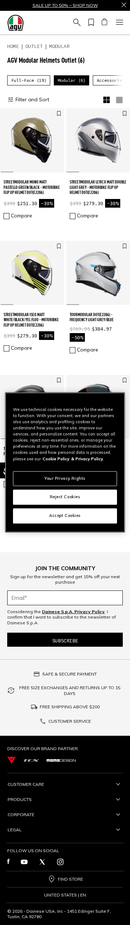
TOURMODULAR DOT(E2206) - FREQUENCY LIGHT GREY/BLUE (92, 317)
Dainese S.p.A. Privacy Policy (73, 611)
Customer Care (26, 784)
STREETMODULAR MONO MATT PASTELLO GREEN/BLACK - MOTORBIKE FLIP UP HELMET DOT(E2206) (32, 187)
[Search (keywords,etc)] (76, 22)
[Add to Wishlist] (58, 114)
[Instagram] (60, 862)
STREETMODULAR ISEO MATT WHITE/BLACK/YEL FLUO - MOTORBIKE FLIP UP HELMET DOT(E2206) (31, 319)
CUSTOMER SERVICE (69, 721)
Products (20, 799)
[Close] (124, 5)
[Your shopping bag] (104, 22)
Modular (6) (72, 80)
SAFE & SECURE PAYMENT (69, 674)
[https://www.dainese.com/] (11, 760)
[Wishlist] (90, 22)
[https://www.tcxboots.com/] (31, 760)
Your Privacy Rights (65, 478)
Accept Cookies (65, 515)
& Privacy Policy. (87, 458)
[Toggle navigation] (118, 22)
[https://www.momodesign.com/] (61, 760)
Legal (15, 829)
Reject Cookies (65, 497)
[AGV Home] (15, 22)
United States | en (65, 895)
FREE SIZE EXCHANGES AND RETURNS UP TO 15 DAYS (69, 690)
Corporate (21, 814)
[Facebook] (8, 862)
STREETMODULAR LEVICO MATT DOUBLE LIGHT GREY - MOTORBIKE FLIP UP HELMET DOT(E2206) (98, 187)
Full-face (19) (29, 80)
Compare (21, 215)
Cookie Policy (56, 458)
